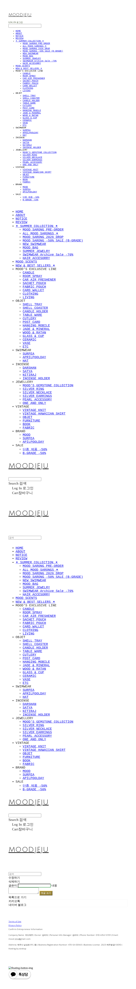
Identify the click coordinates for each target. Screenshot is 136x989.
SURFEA (26, 130)
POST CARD (28, 108)
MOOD (25, 187)
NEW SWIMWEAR (30, 53)
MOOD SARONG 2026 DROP (36, 48)
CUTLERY (27, 105)
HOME (18, 31)
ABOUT (19, 33)
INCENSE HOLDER (32, 147)
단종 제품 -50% (31, 197)
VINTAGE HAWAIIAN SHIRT (37, 172)
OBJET (26, 174)
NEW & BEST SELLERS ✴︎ (29, 68)
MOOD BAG (28, 56)
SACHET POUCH (30, 81)
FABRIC (26, 182)
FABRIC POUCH (30, 83)
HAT (25, 135)
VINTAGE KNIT (30, 170)
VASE (25, 123)
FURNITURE (28, 177)
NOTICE (19, 36)
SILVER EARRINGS (32, 160)
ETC (25, 125)
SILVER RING (30, 155)
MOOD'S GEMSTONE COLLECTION (39, 152)
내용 (54, 885)
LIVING (26, 91)
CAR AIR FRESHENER (34, 78)
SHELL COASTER (31, 98)
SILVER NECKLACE (32, 157)
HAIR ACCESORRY (32, 63)
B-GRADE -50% (30, 200)
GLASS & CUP (30, 118)
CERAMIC (27, 120)
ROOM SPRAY (29, 76)
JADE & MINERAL (32, 113)
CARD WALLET (30, 86)
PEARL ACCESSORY (32, 162)
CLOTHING (28, 88)
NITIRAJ (27, 145)
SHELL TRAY (29, 95)
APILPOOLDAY (30, 192)
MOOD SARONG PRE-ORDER (36, 43)
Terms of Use (14, 921)
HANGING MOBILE (32, 110)
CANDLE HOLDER (31, 100)
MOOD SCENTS (23, 66)
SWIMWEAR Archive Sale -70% (39, 61)
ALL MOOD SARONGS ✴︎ (35, 46)
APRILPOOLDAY (30, 132)
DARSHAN (27, 140)
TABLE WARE (29, 103)
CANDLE (26, 73)
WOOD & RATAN (30, 115)
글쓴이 (12, 885)
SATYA (26, 142)
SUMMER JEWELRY (32, 58)
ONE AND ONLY (30, 165)
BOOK (25, 179)
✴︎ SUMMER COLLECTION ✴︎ (30, 41)
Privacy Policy (15, 925)
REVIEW (19, 38)
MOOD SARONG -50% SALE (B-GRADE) (43, 51)
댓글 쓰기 (46, 893)
